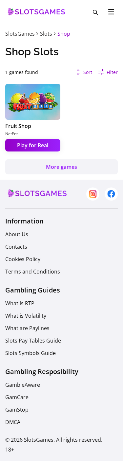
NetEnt (11, 133)
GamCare (17, 397)
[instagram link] (92, 194)
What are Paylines (27, 328)
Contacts (16, 246)
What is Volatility (25, 315)
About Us (16, 234)
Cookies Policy (22, 259)
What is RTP (19, 303)
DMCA (12, 422)
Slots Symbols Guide (30, 353)
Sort (87, 72)
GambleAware (22, 384)
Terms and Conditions (32, 271)
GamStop (17, 409)
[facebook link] (111, 194)
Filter (112, 72)
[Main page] (35, 15)
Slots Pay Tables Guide (33, 340)
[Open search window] (95, 12)
